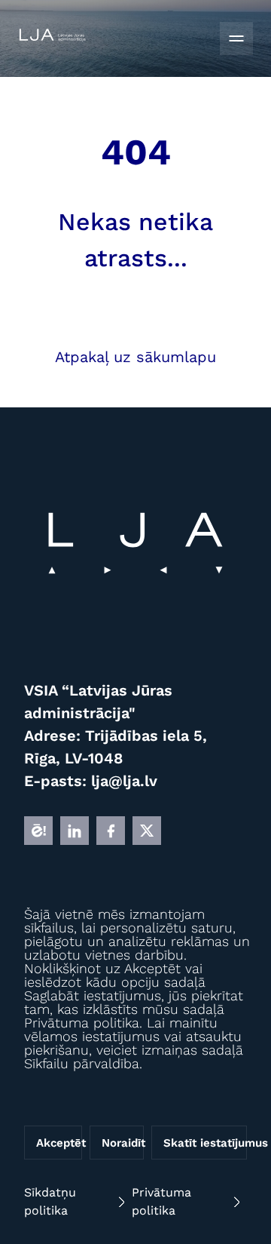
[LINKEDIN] (74, 830)
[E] (38, 830)
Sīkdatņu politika (50, 1201)
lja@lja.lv (124, 781)
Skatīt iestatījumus (205, 1143)
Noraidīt (123, 1143)
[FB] (110, 830)
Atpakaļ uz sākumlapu (135, 357)
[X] (146, 830)
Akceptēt (59, 1143)
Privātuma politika (161, 1201)
